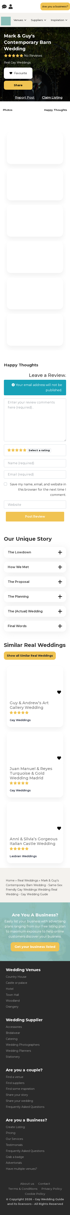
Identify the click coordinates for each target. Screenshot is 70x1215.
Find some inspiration (20, 1089)
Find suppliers (15, 1083)
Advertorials (14, 1163)
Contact (44, 1183)
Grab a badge (15, 1157)
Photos (7, 109)
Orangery (12, 1006)
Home (10, 880)
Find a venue (14, 1077)
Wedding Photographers (22, 1044)
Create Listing (15, 1127)
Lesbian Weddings (23, 856)
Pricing (10, 1133)
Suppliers (37, 20)
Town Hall (12, 995)
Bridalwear (13, 1033)
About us (27, 1183)
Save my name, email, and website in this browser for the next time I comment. (38, 489)
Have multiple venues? (21, 1169)
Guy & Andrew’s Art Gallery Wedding (29, 705)
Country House (16, 977)
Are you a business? (55, 6)
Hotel (9, 989)
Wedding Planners (18, 1050)
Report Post (24, 97)
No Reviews (33, 55)
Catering (12, 1039)
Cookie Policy (35, 1194)
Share (18, 85)
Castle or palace (16, 983)
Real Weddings (28, 880)
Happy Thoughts (55, 109)
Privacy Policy (51, 1189)
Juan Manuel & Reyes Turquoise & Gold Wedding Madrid (31, 773)
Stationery (13, 1057)
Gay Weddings (21, 62)
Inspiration (57, 20)
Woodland (13, 1000)
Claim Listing (52, 97)
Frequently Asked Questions (25, 1107)
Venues (18, 20)
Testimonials (14, 1145)
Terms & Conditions (23, 1189)
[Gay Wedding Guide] (6, 24)
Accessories (14, 1027)
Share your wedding (19, 1101)
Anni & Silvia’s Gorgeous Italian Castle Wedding (34, 841)
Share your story (17, 1095)
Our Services (14, 1139)
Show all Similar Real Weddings (30, 655)
